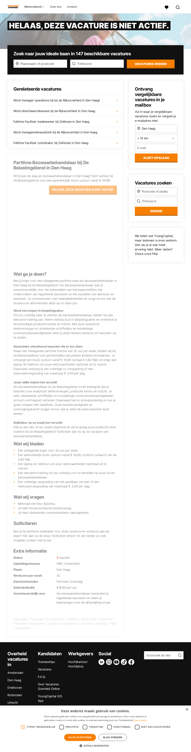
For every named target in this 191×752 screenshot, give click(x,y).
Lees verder (140, 720)
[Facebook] (132, 662)
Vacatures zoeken (151, 64)
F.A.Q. (42, 677)
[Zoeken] (178, 6)
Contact (72, 6)
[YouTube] (117, 662)
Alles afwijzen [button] (112, 737)
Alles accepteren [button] (79, 737)
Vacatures (44, 669)
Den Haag (20, 619)
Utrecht (12, 702)
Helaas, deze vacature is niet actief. (83, 189)
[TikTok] (124, 662)
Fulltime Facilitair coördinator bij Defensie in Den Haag (50, 143)
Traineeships (46, 662)
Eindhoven (14, 687)
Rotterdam (14, 695)
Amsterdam (15, 673)
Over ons (55, 6)
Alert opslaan (156, 158)
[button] (95, 746)
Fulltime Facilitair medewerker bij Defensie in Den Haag (51, 121)
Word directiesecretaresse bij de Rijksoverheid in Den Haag (54, 111)
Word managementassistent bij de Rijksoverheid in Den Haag (55, 132)
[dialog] (95, 729)
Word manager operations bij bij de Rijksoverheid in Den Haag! (56, 100)
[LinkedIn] (102, 662)
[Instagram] (109, 662)
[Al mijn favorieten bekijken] (166, 6)
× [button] (186, 709)
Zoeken (156, 211)
